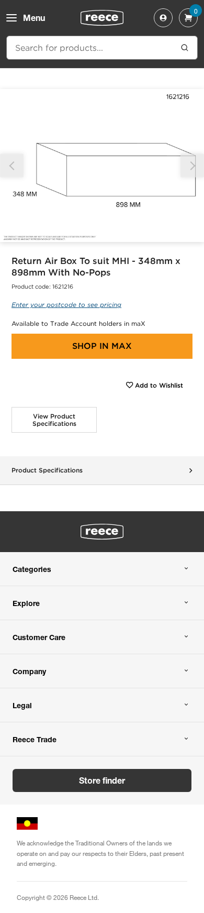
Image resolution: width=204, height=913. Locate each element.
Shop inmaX (102, 346)
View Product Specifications (54, 419)
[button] (192, 166)
